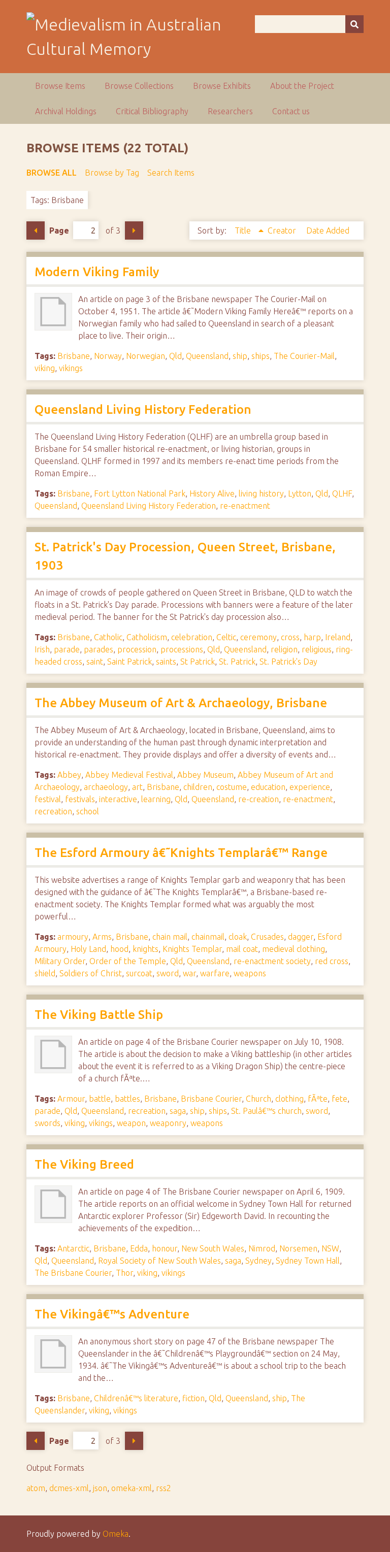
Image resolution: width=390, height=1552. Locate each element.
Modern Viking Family (97, 272)
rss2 (163, 1488)
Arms (102, 936)
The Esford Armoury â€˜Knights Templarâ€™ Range (181, 853)
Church (258, 1098)
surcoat (139, 973)
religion (284, 649)
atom (35, 1488)
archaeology (106, 786)
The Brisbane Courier (73, 1272)
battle (100, 1098)
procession (136, 649)
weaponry (168, 1123)
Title (244, 230)
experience (309, 786)
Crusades (267, 936)
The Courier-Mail (304, 355)
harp (312, 637)
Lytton (299, 493)
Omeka (115, 1533)
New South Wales (212, 1248)
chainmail (207, 936)
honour (164, 1248)
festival (48, 799)
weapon (131, 1123)
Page (59, 230)
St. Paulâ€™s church (266, 1110)
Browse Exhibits (222, 85)
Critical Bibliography (152, 111)
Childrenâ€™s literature (136, 1398)
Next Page (134, 230)
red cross (331, 961)
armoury (72, 936)
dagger (300, 936)
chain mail (169, 936)
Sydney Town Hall (308, 1260)
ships (260, 355)
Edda (139, 1248)
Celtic (226, 637)
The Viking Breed (84, 1164)
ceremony (258, 637)
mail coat (242, 948)
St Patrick (197, 661)
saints (166, 661)
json (100, 1488)
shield (45, 973)
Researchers (230, 111)
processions (181, 649)
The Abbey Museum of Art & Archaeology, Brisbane (181, 703)
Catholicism (146, 637)
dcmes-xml (69, 1488)
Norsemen (298, 1248)
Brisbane (73, 355)
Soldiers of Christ (90, 973)
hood (119, 948)
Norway (108, 355)
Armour (71, 1098)
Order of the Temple (127, 961)
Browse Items (60, 85)
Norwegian (145, 355)
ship (240, 355)
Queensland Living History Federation (143, 409)
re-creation (258, 799)
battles (127, 1098)
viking (45, 368)
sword (167, 973)
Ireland (337, 637)
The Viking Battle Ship (99, 1014)
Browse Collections (139, 85)
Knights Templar (192, 948)
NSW (330, 1248)
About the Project (302, 85)
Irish (42, 649)
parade (67, 649)
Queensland (207, 355)
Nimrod (261, 1248)
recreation (53, 811)
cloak (238, 936)
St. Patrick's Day (288, 661)
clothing (289, 1098)
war (189, 973)
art (137, 786)
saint (94, 661)
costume (231, 786)
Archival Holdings (65, 111)
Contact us (291, 111)
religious (317, 649)
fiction (193, 1398)
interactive (118, 799)
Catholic (108, 637)
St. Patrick (237, 661)
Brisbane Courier (211, 1098)
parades (98, 649)
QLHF (342, 493)
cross (290, 637)
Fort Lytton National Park (139, 493)
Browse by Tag (112, 172)
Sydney (258, 1260)
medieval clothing (293, 948)
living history (261, 493)
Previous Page (35, 230)
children (197, 786)
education (268, 786)
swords (47, 1123)
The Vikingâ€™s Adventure (112, 1314)
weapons (250, 973)
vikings (71, 368)
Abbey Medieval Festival (129, 774)
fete (339, 1098)
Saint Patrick (129, 661)
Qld (175, 355)
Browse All (51, 172)
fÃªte (318, 1098)
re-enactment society (272, 961)
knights (145, 948)
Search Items (170, 172)
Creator (283, 230)
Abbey (69, 774)
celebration (191, 637)
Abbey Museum (205, 774)
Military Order (60, 961)
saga (178, 1110)
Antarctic (73, 1248)
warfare (215, 973)
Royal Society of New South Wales (159, 1260)
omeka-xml (131, 1488)
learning (156, 799)
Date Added (327, 230)
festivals (80, 799)
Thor (124, 1272)
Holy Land (88, 948)
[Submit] (354, 24)
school (87, 811)
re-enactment (245, 505)
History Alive (212, 493)
